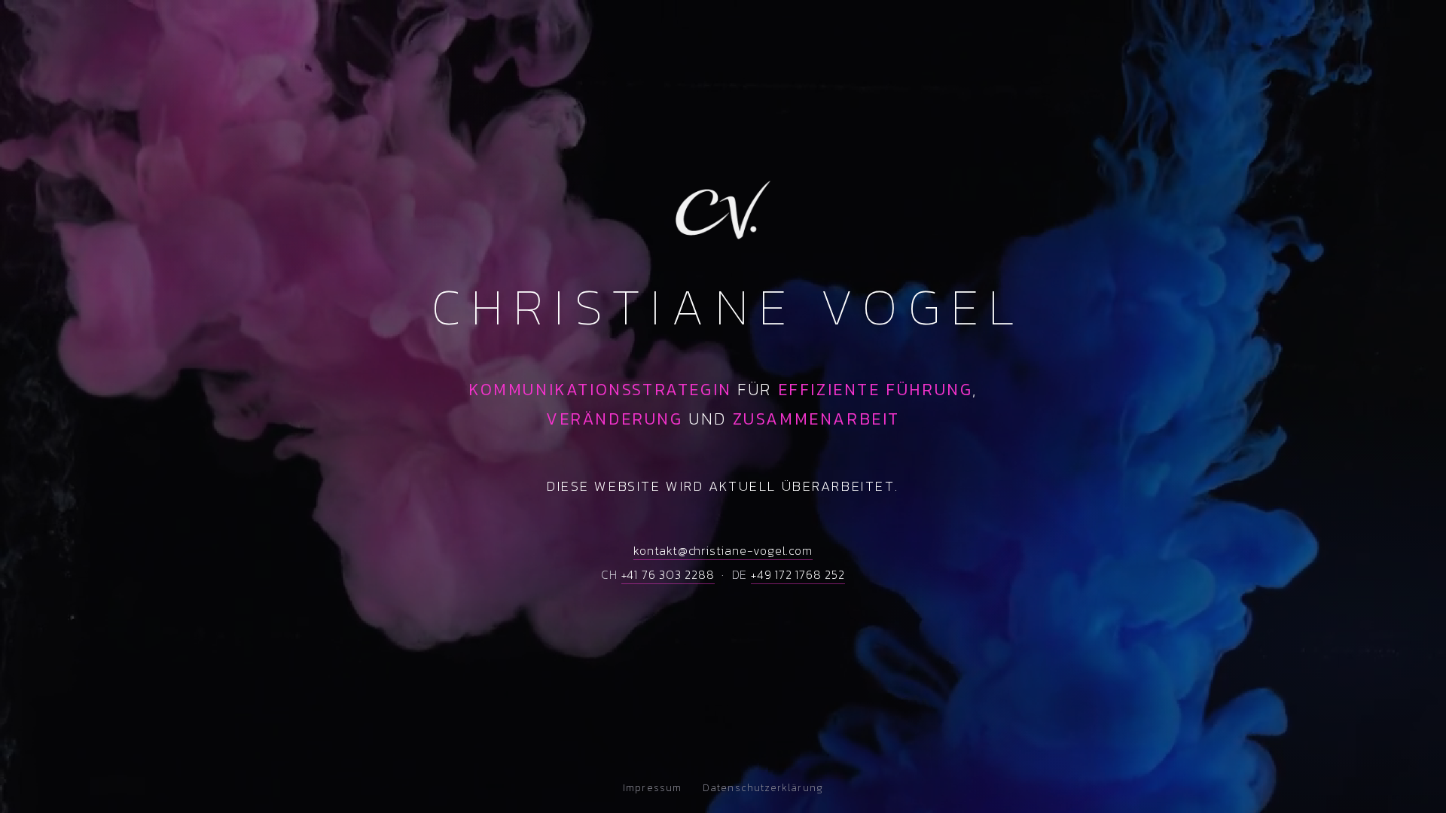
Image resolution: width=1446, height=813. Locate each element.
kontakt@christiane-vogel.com (722, 550)
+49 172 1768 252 (798, 574)
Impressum (652, 787)
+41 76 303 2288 (668, 574)
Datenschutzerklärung (763, 787)
